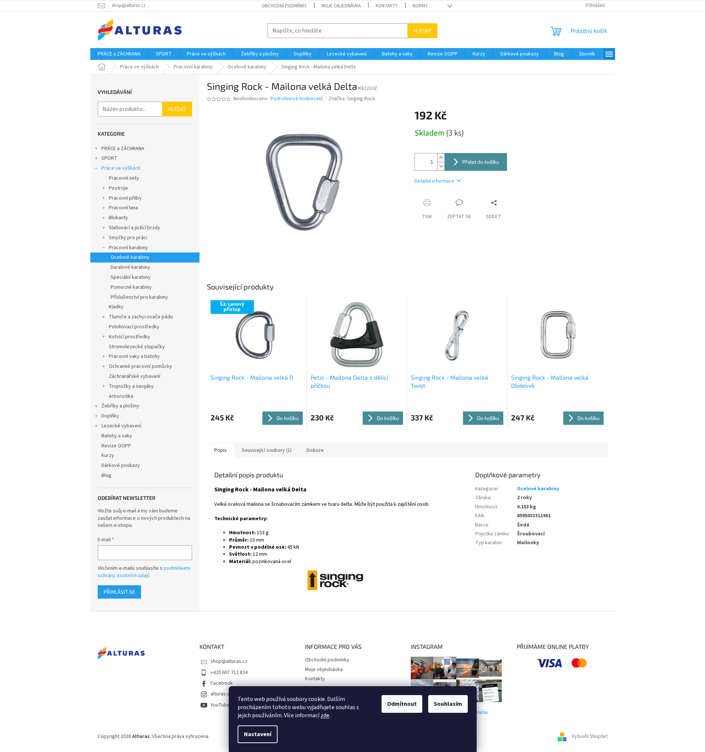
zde (324, 715)
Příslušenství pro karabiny (139, 297)
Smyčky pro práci (128, 237)
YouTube (220, 705)
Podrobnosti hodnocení (297, 98)
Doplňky (110, 416)
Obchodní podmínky (284, 6)
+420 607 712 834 (229, 672)
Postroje (118, 188)
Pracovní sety (124, 178)
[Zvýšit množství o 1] (440, 157)
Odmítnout (402, 704)
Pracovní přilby (125, 198)
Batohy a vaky (116, 436)
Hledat (422, 30)
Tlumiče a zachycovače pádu (141, 317)
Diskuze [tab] (315, 450)
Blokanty (118, 217)
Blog (106, 475)
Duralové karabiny (130, 267)
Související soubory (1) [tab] (267, 450)
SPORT (109, 158)
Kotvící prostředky (129, 337)
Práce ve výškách (120, 168)
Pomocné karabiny (131, 287)
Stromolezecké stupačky (137, 346)
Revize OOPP (116, 446)
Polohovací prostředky (134, 327)
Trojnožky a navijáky (131, 386)
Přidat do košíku (480, 162)
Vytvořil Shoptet (590, 736)
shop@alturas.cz (229, 661)
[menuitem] (119, 54)
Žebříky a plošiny (120, 406)
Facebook (222, 683)
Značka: (352, 98)
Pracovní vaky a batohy (134, 356)
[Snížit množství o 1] (440, 166)
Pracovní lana (123, 207)
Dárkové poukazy (120, 465)
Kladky (116, 307)
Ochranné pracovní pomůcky (140, 366)
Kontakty (387, 6)
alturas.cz (221, 694)
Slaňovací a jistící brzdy (134, 227)
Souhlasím (448, 704)
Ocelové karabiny (130, 257)
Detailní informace (434, 181)
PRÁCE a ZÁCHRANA (122, 148)
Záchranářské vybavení (134, 376)
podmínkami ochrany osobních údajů (144, 572)
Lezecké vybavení (121, 426)
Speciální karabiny (131, 277)
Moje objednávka (341, 6)
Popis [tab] (220, 450)
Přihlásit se (119, 592)
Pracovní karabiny (128, 247)
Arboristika (121, 396)
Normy (420, 6)
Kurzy (107, 455)
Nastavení (257, 734)
